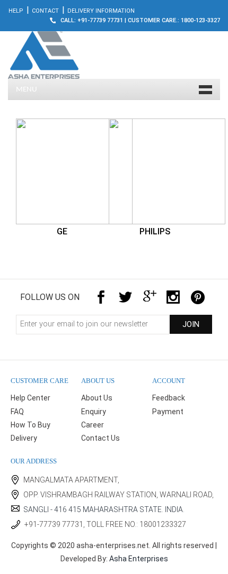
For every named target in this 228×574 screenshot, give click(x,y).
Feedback (168, 398)
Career (92, 425)
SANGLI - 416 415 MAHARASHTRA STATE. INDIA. (104, 509)
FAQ (17, 411)
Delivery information (101, 10)
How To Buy (30, 425)
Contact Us (100, 438)
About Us (96, 398)
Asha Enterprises (138, 558)
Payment (167, 411)
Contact (45, 10)
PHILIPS (154, 231)
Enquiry (93, 411)
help (15, 10)
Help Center (30, 398)
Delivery (24, 438)
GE (62, 231)
